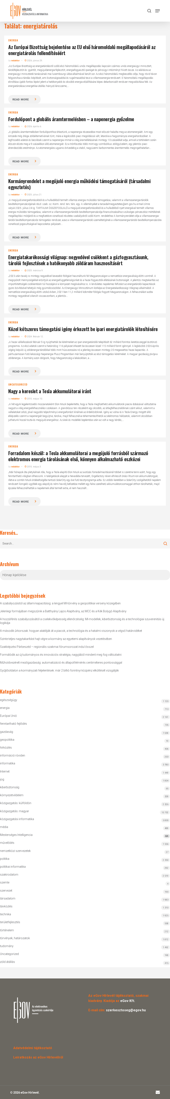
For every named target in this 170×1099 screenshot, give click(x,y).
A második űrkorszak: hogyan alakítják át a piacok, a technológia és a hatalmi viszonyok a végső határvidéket (71, 630)
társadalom (7, 898)
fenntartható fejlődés (13, 723)
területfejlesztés (10, 922)
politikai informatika (13, 866)
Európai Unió (8, 715)
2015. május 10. (35, 399)
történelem (7, 930)
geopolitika (7, 739)
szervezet (6, 890)
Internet (5, 771)
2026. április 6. (34, 126)
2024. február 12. (35, 336)
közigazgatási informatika (17, 819)
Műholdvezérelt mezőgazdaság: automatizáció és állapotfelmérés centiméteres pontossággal (61, 662)
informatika (7, 763)
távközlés (6, 906)
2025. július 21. (34, 194)
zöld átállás (7, 961)
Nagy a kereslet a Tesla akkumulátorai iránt (49, 391)
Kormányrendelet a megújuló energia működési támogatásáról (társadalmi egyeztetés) (79, 184)
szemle (4, 882)
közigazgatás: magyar (14, 811)
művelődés (7, 842)
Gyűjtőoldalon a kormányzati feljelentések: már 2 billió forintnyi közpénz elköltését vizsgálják (59, 670)
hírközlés (6, 747)
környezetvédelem (11, 795)
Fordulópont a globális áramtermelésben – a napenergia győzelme (71, 119)
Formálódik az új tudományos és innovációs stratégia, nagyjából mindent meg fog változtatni (60, 654)
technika (5, 914)
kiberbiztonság (9, 787)
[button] (157, 11)
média (4, 827)
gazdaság (6, 731)
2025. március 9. (35, 270)
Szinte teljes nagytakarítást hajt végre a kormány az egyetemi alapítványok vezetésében (56, 639)
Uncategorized (17, 384)
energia (13, 40)
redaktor (15, 60)
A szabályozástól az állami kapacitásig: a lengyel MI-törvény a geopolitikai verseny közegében (60, 603)
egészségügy (8, 700)
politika (4, 858)
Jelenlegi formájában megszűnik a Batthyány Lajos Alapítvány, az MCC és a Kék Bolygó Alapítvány (63, 611)
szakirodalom (9, 874)
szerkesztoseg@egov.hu (126, 1010)
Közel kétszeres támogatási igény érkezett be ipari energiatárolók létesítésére (83, 329)
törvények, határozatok (15, 938)
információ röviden (12, 755)
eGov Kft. (127, 1001)
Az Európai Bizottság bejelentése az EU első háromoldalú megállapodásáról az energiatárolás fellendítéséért (81, 50)
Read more (20, 99)
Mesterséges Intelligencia (84, 835)
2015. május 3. (34, 467)
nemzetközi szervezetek (15, 851)
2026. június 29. (35, 60)
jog (2, 779)
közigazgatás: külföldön (15, 803)
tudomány (6, 946)
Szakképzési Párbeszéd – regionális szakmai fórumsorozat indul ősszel (47, 646)
